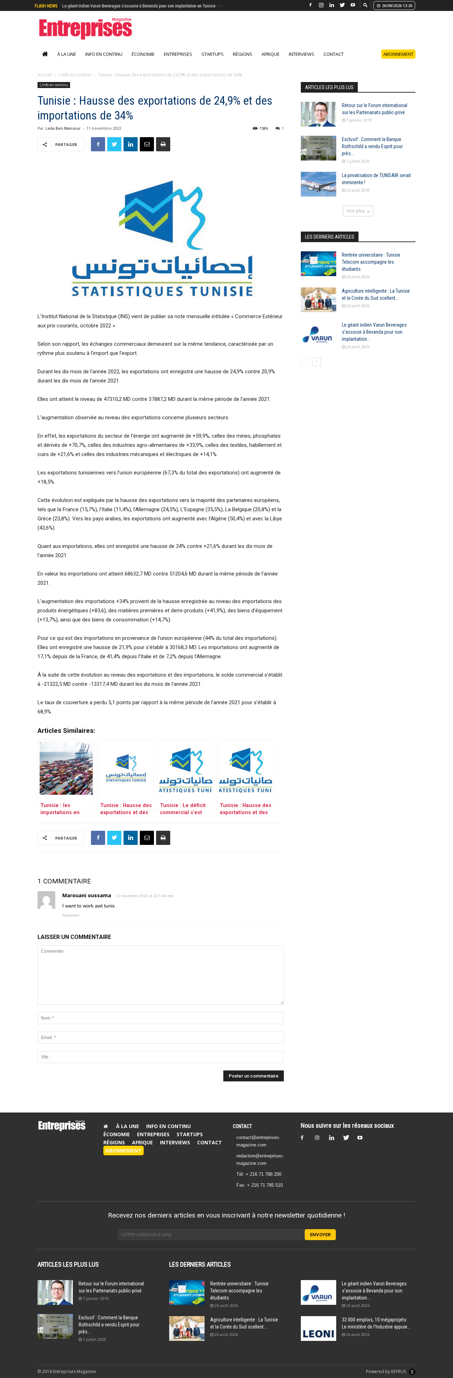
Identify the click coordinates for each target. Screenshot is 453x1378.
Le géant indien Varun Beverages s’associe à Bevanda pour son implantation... (374, 339)
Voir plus (356, 218)
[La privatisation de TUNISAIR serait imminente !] (318, 191)
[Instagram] (321, 5)
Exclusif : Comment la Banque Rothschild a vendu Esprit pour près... (372, 154)
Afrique (271, 61)
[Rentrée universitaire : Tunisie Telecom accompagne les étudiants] (318, 271)
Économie (143, 61)
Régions (242, 61)
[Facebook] (310, 5)
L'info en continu (74, 82)
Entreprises (178, 61)
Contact (333, 61)
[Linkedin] (331, 5)
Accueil (45, 82)
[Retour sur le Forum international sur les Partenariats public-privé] (318, 121)
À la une (66, 61)
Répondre (70, 923)
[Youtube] (353, 5)
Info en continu (103, 61)
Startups (212, 61)
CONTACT (242, 1134)
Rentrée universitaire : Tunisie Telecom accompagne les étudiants (371, 269)
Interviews (301, 61)
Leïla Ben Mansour (63, 135)
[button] (365, 4)
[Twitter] (342, 5)
